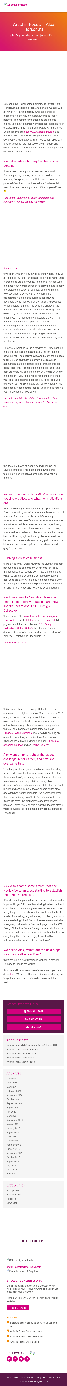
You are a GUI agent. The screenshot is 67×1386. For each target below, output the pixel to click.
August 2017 (13, 1161)
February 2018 (14, 1144)
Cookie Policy (54, 1377)
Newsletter (12, 1202)
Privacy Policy (41, 1377)
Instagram (52, 616)
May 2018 (11, 1136)
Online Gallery (40, 745)
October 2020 (13, 1099)
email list (50, 620)
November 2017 (14, 1153)
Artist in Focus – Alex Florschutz (22, 1053)
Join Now (35, 1027)
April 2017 (12, 1173)
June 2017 (12, 1169)
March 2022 (12, 1078)
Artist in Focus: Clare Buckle (20, 1057)
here (12, 974)
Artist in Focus (48, 35)
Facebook (8, 620)
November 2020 (14, 1095)
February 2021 (14, 1091)
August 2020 (13, 1107)
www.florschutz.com (34, 616)
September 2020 (15, 1103)
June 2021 (12, 1082)
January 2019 (13, 1128)
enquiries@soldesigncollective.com (24, 1266)
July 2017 (11, 1165)
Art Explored (13, 1190)
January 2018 (13, 1148)
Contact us (35, 1019)
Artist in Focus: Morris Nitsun (21, 1061)
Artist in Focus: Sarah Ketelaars (22, 1049)
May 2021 (11, 1086)
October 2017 (13, 1157)
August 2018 (13, 1132)
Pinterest (31, 620)
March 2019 (12, 1123)
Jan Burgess (18, 35)
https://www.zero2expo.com (39, 131)
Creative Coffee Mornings (17, 733)
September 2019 (15, 1119)
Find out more (34, 1011)
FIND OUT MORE (18, 1307)
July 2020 (11, 1111)
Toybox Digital (42, 1381)
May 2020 (11, 1115)
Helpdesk (11, 1198)
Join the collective (33, 1241)
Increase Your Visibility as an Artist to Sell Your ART (32, 1045)
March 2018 (12, 1140)
